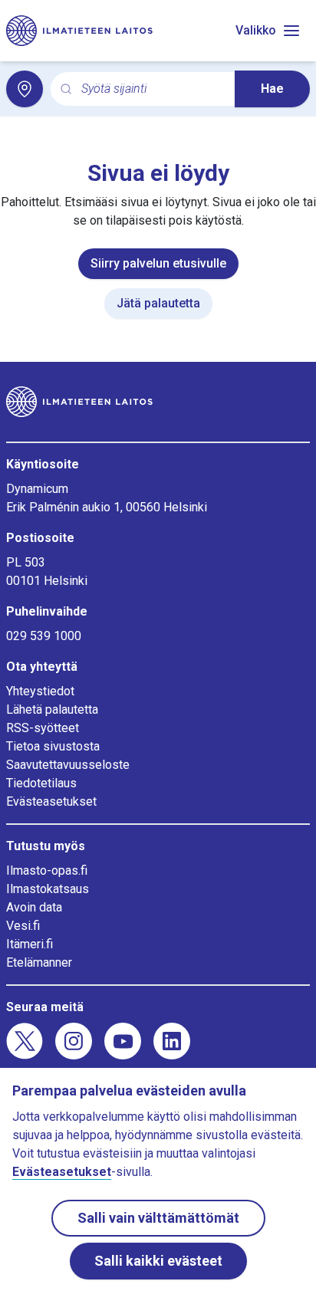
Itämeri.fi (29, 944)
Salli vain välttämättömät (158, 1218)
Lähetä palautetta (52, 709)
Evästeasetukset (51, 801)
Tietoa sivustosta (53, 746)
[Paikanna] (24, 89)
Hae (272, 88)
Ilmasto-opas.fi (46, 870)
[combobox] (151, 89)
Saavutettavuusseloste (68, 764)
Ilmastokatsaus (47, 889)
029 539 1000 (43, 636)
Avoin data (34, 907)
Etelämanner (39, 962)
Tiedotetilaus (41, 783)
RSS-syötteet (42, 728)
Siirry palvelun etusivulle (158, 263)
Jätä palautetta (158, 303)
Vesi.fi (23, 925)
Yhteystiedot (40, 691)
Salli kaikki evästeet (158, 1261)
